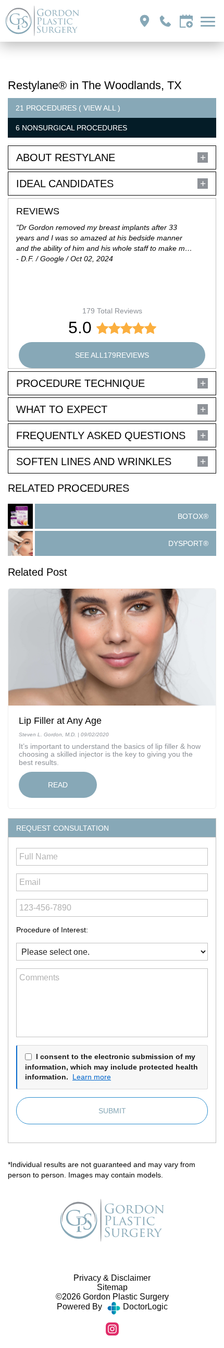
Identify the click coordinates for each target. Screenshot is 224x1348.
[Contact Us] (186, 21)
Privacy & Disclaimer (112, 1277)
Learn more (91, 1077)
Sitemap (112, 1287)
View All (99, 108)
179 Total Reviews (112, 311)
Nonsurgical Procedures (74, 128)
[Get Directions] (144, 21)
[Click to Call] (165, 21)
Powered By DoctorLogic (112, 1306)
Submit (112, 1111)
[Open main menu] (210, 21)
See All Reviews (112, 355)
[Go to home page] (58, 21)
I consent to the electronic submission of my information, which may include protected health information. (111, 1066)
